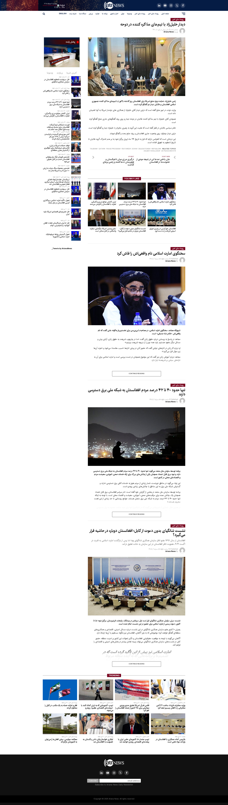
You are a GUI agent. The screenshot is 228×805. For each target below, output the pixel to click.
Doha (134, 149)
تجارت (97, 13)
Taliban (93, 149)
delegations (143, 149)
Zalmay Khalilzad (151, 151)
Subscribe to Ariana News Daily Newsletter (114, 784)
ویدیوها (129, 13)
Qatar (101, 149)
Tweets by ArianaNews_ (62, 248)
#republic (156, 149)
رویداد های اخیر (153, 13)
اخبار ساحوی (114, 13)
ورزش (91, 13)
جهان (122, 13)
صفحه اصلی (165, 13)
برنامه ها (104, 13)
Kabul (62, 5)
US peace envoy (168, 151)
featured (126, 149)
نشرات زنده (72, 13)
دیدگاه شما (82, 13)
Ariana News (169, 31)
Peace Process (112, 149)
